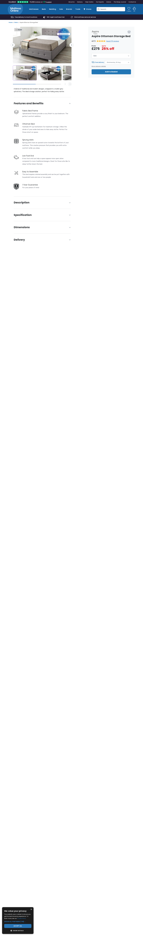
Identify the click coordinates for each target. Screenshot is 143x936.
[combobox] (111, 55)
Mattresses (34, 9)
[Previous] (13, 45)
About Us (71, 2)
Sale (61, 9)
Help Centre (89, 2)
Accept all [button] (18, 926)
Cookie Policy (21, 918)
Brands (69, 9)
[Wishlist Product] (129, 32)
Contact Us (132, 2)
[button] (105, 41)
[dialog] (17, 920)
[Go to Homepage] (15, 9)
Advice (108, 2)
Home (11, 22)
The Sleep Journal (120, 2)
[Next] (71, 45)
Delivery (80, 2)
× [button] (31, 909)
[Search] (98, 9)
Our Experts (100, 2)
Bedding (52, 9)
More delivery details (99, 66)
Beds (44, 9)
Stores (88, 9)
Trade (77, 9)
